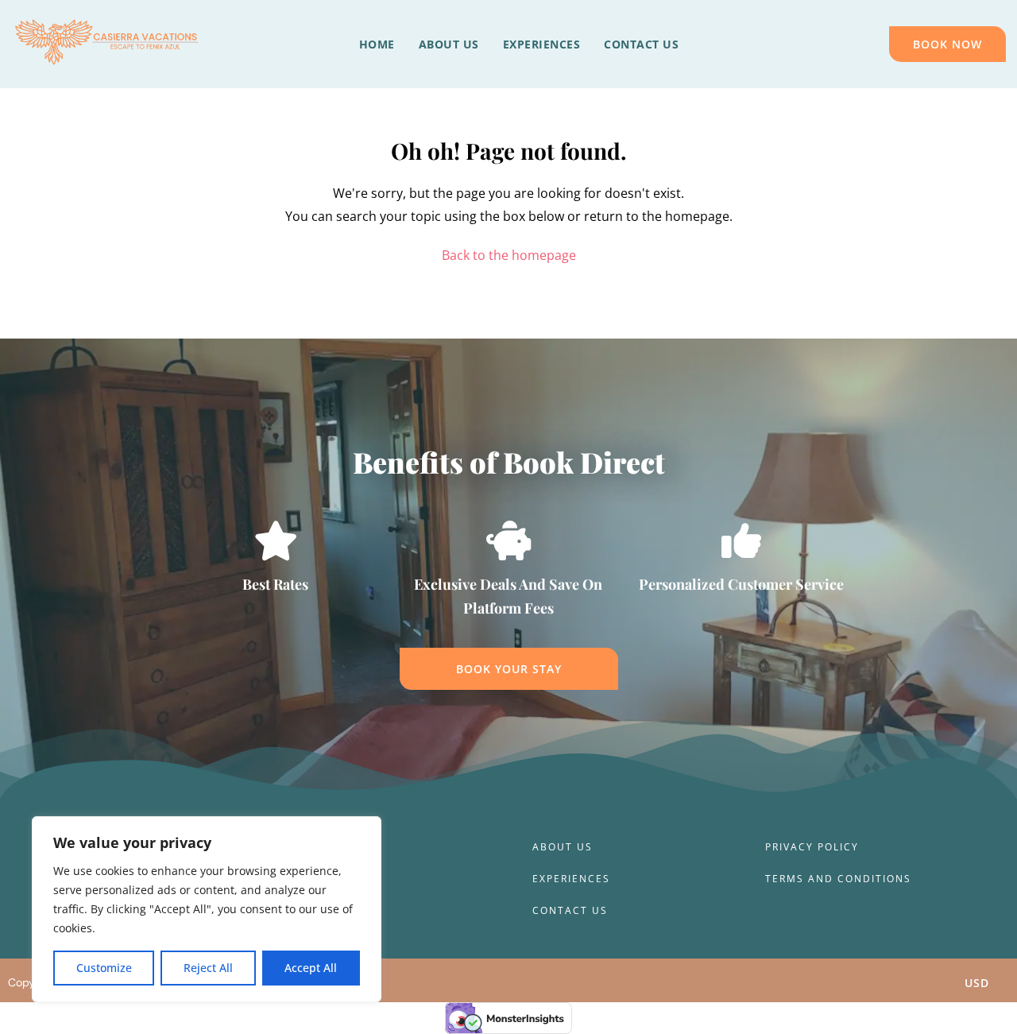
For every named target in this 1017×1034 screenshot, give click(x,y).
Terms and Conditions (838, 878)
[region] (206, 909)
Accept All (310, 967)
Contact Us (641, 44)
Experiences (542, 44)
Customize (104, 967)
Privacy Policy (812, 847)
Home (377, 44)
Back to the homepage (509, 255)
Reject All (208, 967)
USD (977, 982)
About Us (449, 44)
